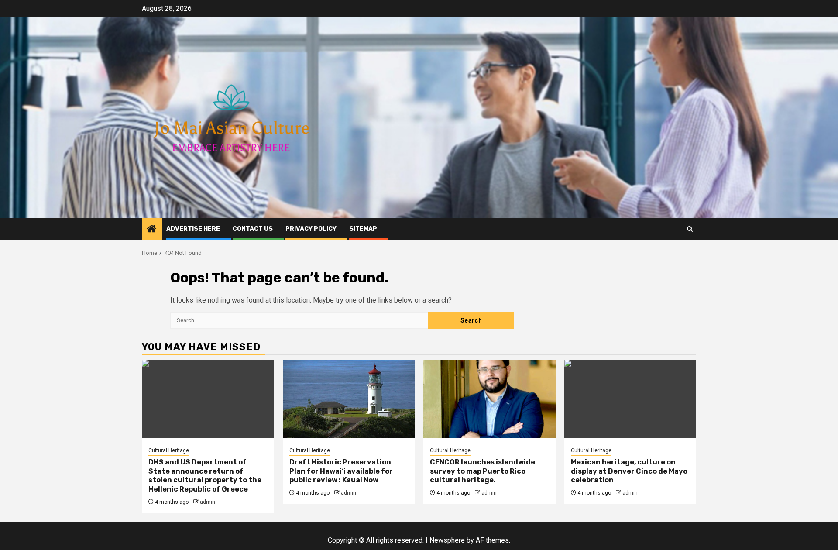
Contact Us (253, 229)
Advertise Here (193, 229)
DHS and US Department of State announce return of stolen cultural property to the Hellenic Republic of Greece (204, 475)
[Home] (152, 229)
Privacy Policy (311, 229)
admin (207, 502)
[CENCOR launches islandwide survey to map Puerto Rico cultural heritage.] (489, 399)
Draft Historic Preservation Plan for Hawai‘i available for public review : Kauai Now (341, 471)
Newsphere (447, 540)
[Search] (689, 228)
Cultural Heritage (168, 450)
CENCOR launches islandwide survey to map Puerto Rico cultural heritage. (482, 471)
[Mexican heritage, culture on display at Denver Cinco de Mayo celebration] (630, 399)
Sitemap (363, 229)
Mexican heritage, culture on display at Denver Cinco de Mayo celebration (629, 471)
